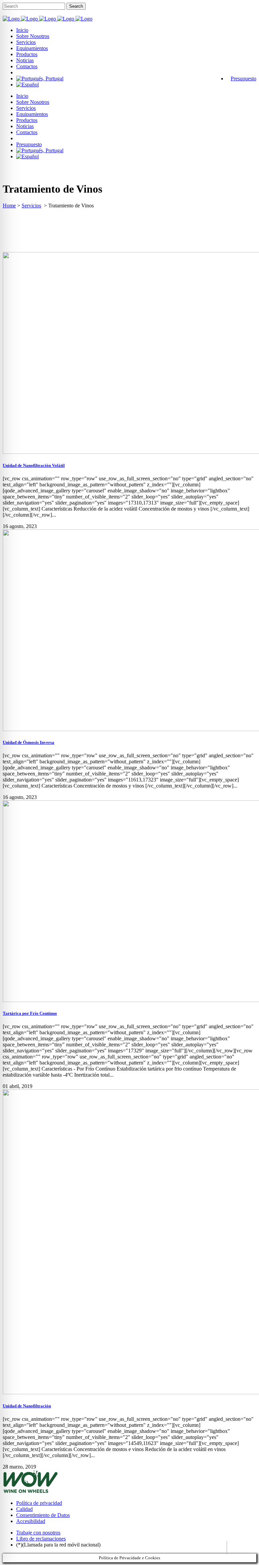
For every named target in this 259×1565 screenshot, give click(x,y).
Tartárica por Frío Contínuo (30, 1013)
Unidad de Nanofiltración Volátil (34, 465)
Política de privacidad (39, 1503)
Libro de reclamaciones (41, 1538)
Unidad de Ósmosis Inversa (28, 742)
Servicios (31, 205)
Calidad (24, 1509)
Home (9, 205)
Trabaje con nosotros (38, 1532)
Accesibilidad (30, 1521)
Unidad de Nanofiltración (27, 1405)
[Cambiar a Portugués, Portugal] (39, 78)
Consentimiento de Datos (43, 1515)
